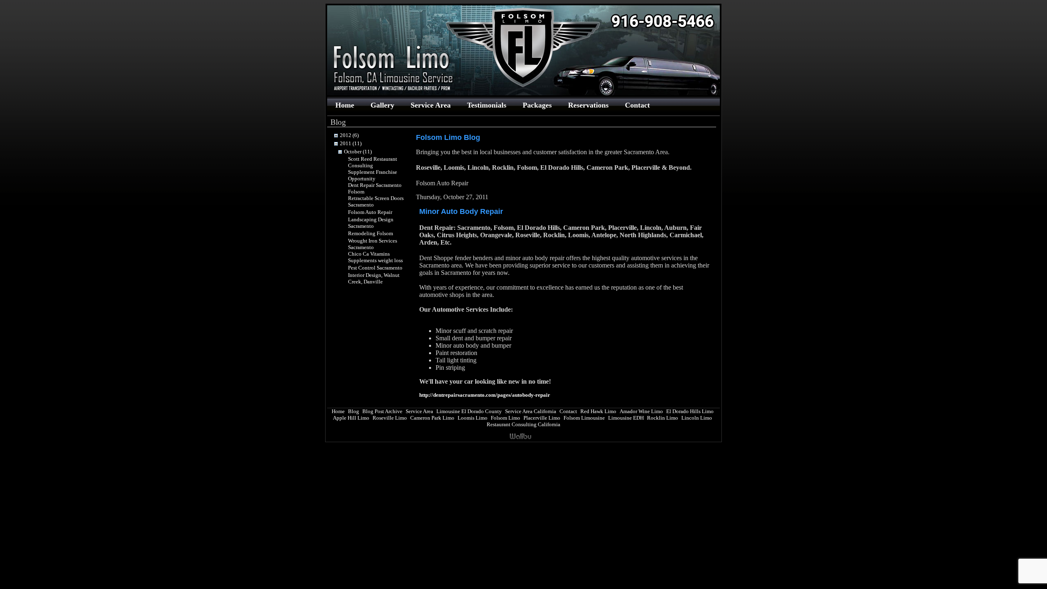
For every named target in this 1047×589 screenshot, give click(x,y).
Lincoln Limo (696, 418)
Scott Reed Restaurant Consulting (372, 162)
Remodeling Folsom (370, 233)
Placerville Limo (542, 418)
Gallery (382, 105)
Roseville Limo (390, 418)
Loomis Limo (473, 418)
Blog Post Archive (382, 411)
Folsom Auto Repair (370, 212)
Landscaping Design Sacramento (370, 222)
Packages (537, 105)
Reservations (588, 105)
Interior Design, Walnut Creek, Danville (374, 278)
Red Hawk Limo (598, 411)
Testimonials (486, 105)
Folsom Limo (505, 418)
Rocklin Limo (662, 418)
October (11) (358, 151)
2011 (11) (351, 143)
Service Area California (530, 411)
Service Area (431, 105)
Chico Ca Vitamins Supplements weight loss (375, 257)
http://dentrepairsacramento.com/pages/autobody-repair (484, 395)
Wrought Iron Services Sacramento (372, 244)
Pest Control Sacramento (375, 268)
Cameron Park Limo (432, 418)
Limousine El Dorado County (469, 411)
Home (344, 105)
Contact (637, 105)
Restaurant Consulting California (523, 424)
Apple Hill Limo (351, 418)
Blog (353, 411)
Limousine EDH (626, 418)
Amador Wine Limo (641, 411)
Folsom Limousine (584, 418)
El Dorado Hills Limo (690, 411)
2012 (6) (349, 135)
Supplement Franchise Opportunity (372, 175)
